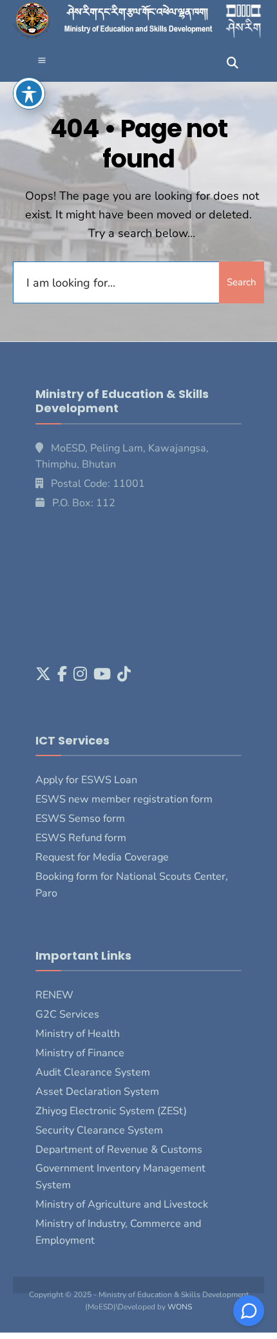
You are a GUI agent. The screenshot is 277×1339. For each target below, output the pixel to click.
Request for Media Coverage (102, 857)
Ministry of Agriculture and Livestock (121, 1204)
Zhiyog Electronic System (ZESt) (111, 1111)
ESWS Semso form (80, 819)
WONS (179, 1307)
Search (241, 282)
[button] (42, 61)
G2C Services (67, 1014)
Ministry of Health (77, 1034)
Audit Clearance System (92, 1072)
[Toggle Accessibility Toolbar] (29, 93)
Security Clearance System (99, 1130)
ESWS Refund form (80, 838)
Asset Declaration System (97, 1092)
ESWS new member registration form (124, 799)
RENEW (54, 995)
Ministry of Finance (79, 1053)
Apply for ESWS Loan (86, 780)
